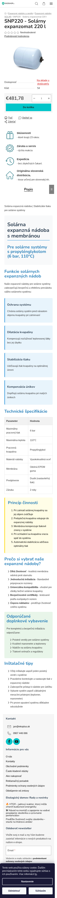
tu (36, 874)
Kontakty (10, 761)
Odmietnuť (14, 891)
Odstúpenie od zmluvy (17, 790)
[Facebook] (9, 741)
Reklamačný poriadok (17, 781)
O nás (9, 756)
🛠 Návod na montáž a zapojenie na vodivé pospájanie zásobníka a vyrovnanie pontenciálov (28, 813)
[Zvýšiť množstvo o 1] (49, 98)
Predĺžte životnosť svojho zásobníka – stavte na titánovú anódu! (25, 820)
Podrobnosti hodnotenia (16, 36)
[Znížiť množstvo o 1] (34, 98)
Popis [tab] (28, 189)
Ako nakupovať (14, 776)
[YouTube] (16, 741)
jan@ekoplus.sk (21, 726)
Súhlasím (40, 891)
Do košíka (28, 107)
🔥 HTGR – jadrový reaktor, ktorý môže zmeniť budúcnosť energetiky (26, 805)
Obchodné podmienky (17, 766)
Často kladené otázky (17, 771)
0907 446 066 (20, 733)
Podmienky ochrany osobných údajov (25, 786)
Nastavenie (27, 881)
